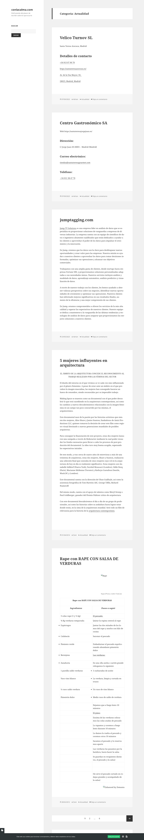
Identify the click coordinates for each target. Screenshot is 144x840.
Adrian (75, 99)
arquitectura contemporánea (102, 511)
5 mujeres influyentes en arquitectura (83, 363)
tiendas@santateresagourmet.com (75, 162)
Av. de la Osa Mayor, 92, (71, 75)
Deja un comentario (100, 99)
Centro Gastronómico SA (83, 122)
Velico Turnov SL (76, 37)
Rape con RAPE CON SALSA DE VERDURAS (89, 561)
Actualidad (85, 99)
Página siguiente (129, 818)
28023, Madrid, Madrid (70, 81)
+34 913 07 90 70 (67, 62)
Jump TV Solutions (68, 228)
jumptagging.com (76, 219)
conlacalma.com (22, 9)
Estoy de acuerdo (113, 836)
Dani (75, 535)
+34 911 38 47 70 (67, 178)
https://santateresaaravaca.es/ (73, 68)
